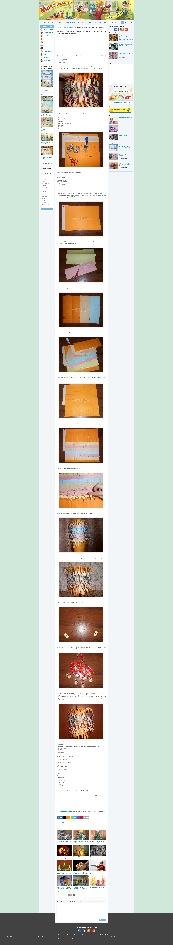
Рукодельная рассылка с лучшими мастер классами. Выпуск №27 (125, 155)
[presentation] (58, 901)
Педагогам (46, 60)
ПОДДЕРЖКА (89, 22)
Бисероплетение (48, 29)
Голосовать (46, 209)
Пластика (44, 192)
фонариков (86, 68)
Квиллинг (46, 48)
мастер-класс (89, 822)
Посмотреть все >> (47, 163)
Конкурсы (69, 934)
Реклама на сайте (95, 934)
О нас (103, 934)
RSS (114, 934)
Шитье (43, 200)
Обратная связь (61, 934)
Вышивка (46, 35)
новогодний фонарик (62, 822)
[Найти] (122, 22)
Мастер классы (85, 934)
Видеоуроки (77, 934)
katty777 (60, 55)
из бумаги (70, 822)
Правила (109, 934)
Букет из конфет (48, 32)
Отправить (102, 919)
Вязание (45, 39)
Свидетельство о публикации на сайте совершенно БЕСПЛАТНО (125, 146)
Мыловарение (47, 51)
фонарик (73, 647)
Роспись (44, 202)
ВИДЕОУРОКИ (60, 22)
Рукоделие (44, 187)
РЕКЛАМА (98, 22)
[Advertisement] (81, 44)
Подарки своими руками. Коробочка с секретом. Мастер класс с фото (125, 164)
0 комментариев (87, 55)
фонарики (101, 193)
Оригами (46, 57)
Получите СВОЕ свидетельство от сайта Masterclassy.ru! (47, 89)
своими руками (81, 822)
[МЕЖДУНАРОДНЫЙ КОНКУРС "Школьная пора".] (47, 150)
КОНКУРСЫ (81, 22)
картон (75, 822)
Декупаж (45, 42)
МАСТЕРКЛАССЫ (70, 22)
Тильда (43, 181)
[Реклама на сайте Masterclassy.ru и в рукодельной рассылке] (120, 112)
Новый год (46, 54)
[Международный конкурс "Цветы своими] (47, 121)
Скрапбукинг (45, 191)
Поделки (73, 55)
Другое (43, 206)
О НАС (105, 22)
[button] (58, 901)
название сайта (47, 22)
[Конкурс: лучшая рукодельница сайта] (47, 100)
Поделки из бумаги (79, 55)
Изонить (45, 45)
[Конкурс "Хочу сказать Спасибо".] (47, 137)
